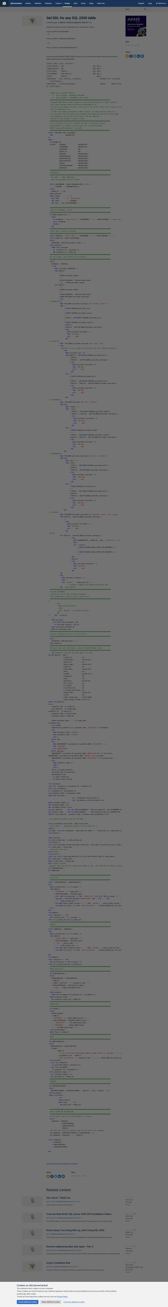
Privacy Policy (62, 1297)
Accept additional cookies (27, 1302)
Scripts (67, 3)
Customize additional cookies (74, 1302)
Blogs (91, 3)
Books (83, 3)
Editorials (38, 3)
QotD (75, 3)
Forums (58, 3)
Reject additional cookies (51, 1302)
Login (150, 3)
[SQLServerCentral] (4, 3)
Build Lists (101, 3)
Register (141, 3)
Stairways (48, 3)
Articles (28, 3)
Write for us (162, 3)
